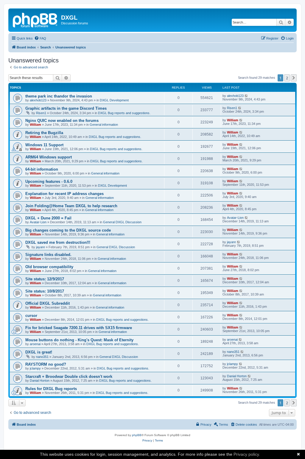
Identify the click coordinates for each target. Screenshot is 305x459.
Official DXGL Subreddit (47, 303)
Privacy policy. (247, 454)
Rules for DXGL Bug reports (51, 388)
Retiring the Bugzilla (44, 133)
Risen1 (41, 113)
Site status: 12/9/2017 (44, 279)
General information (104, 124)
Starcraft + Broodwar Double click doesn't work (68, 376)
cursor (31, 315)
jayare (40, 247)
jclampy (35, 368)
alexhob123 (38, 100)
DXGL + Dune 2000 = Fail (48, 218)
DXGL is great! (38, 352)
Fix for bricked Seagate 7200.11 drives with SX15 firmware (78, 328)
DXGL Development (114, 100)
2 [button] (287, 78)
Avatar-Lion (38, 222)
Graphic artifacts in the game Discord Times (66, 108)
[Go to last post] (246, 96)
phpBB (136, 435)
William (35, 124)
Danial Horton (39, 380)
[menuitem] (40, 38)
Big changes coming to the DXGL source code (68, 230)
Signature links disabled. (48, 254)
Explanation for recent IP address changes (64, 193)
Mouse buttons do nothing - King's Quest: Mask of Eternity (79, 340)
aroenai (35, 344)
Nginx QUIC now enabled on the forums (62, 120)
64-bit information (41, 169)
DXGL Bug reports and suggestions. (124, 113)
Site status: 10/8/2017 (44, 291)
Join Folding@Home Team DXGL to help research (71, 206)
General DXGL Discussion (122, 222)
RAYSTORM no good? (45, 364)
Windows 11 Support (44, 145)
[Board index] (35, 19)
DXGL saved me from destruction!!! (57, 242)
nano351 (42, 357)
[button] (294, 77)
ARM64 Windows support (48, 157)
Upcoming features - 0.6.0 (48, 181)
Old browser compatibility (49, 267)
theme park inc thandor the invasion (58, 96)
